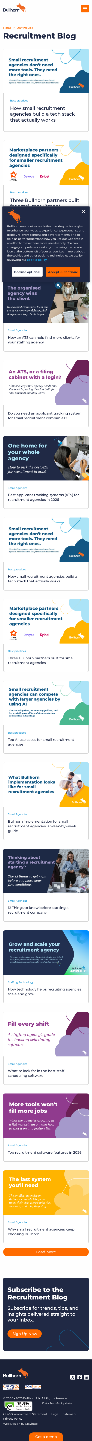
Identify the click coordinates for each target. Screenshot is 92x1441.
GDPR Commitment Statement (25, 1414)
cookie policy (37, 259)
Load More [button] (46, 1252)
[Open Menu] (85, 8)
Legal (55, 1414)
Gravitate (31, 1423)
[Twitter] (72, 1377)
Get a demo (46, 1437)
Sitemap (70, 1414)
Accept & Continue (63, 272)
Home (7, 27)
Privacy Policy (12, 1418)
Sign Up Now (24, 1334)
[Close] (83, 211)
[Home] (14, 11)
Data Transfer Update (57, 1403)
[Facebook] (79, 1377)
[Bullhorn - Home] (16, 1374)
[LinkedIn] (86, 1377)
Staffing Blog (25, 27)
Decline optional (27, 272)
